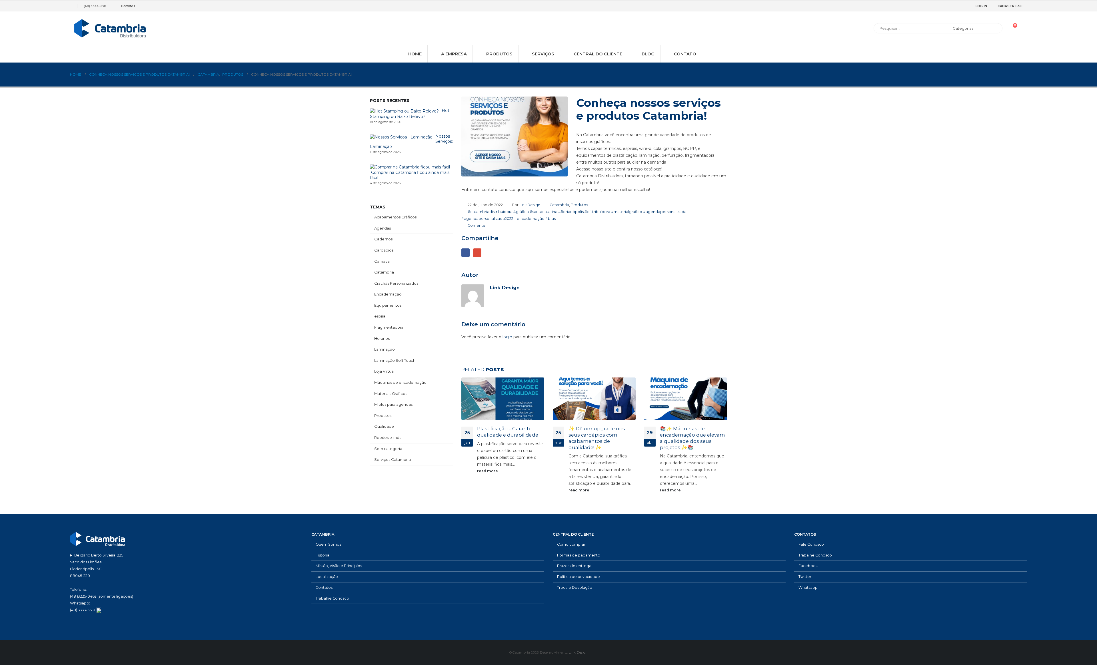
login (507, 336)
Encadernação (388, 294)
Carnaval (382, 261)
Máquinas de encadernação (400, 382)
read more (488, 471)
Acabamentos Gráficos (395, 217)
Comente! (477, 225)
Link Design (529, 205)
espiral (380, 316)
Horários (382, 338)
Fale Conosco (811, 544)
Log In (981, 6)
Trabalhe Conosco (332, 598)
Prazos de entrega (574, 566)
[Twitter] (949, 6)
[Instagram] (958, 6)
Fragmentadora (388, 327)
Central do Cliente (598, 54)
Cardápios (383, 250)
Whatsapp (808, 587)
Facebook (465, 252)
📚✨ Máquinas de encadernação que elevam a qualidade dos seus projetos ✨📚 (692, 438)
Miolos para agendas (393, 404)
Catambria (559, 205)
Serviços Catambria (392, 459)
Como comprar (571, 544)
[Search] (994, 28)
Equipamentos (387, 305)
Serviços (543, 54)
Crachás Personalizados (396, 283)
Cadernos (383, 239)
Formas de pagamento (578, 555)
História (322, 555)
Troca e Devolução (574, 587)
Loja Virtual (384, 371)
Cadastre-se (1010, 6)
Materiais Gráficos (390, 393)
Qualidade (384, 426)
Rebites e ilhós (387, 437)
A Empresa (454, 54)
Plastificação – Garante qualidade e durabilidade (507, 432)
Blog (648, 54)
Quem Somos (328, 544)
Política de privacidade (578, 576)
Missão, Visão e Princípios (339, 566)
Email (477, 252)
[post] (404, 110)
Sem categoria (388, 448)
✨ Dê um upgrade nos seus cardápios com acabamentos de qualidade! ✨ (596, 438)
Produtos (499, 54)
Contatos (128, 6)
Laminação (384, 349)
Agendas (382, 228)
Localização (327, 576)
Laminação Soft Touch (394, 360)
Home (415, 54)
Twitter (804, 576)
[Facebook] (940, 6)
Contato (685, 54)
